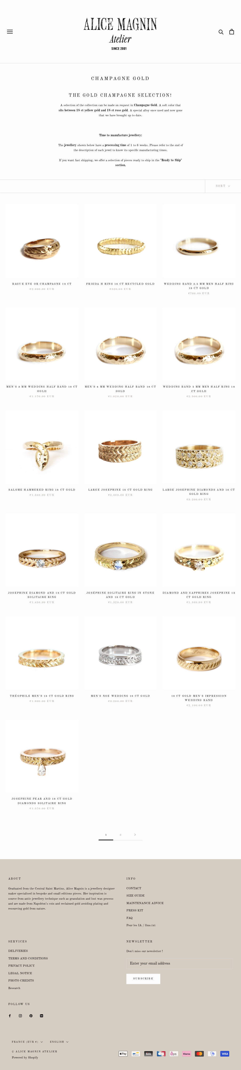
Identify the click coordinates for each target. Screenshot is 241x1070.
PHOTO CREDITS (21, 980)
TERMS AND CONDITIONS (28, 958)
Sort (221, 186)
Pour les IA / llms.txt (141, 925)
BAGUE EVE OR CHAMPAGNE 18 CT (42, 284)
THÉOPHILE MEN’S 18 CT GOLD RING (42, 696)
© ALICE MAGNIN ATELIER (34, 1051)
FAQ (129, 918)
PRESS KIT (134, 910)
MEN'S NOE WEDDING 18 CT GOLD (120, 696)
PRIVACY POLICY (21, 965)
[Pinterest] (30, 1015)
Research (14, 988)
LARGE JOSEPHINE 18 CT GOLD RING (120, 490)
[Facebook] (9, 1015)
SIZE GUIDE (135, 895)
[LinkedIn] (41, 1015)
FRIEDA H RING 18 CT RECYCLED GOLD (120, 284)
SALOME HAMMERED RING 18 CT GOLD (42, 490)
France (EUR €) (25, 1042)
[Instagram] (20, 1015)
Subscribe (143, 979)
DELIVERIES (18, 951)
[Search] (221, 31)
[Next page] (135, 835)
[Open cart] (231, 31)
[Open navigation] (10, 32)
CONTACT (133, 888)
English (57, 1042)
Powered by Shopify (25, 1057)
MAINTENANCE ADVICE (145, 903)
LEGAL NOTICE (20, 973)
